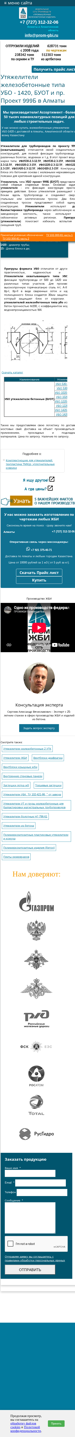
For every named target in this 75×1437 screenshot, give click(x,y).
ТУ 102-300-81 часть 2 (16, 238)
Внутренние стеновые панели (22, 776)
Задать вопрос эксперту (39, 728)
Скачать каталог (12, 372)
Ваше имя (13, 1168)
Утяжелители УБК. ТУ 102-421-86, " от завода (32, 794)
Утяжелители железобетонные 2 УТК (27, 748)
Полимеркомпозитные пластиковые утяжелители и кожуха (35, 836)
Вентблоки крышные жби (20, 767)
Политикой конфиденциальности (25, 1429)
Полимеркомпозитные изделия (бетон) (29, 847)
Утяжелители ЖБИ (15, 757)
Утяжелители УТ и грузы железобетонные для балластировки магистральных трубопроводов (34, 805)
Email (9, 1182)
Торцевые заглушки (48, 785)
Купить (39, 580)
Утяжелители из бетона (18, 825)
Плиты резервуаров (16, 856)
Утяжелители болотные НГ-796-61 (25, 816)
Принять (56, 1423)
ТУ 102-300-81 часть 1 (59, 235)
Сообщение (14, 1200)
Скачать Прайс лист (39, 573)
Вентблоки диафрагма (47, 757)
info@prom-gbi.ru (41, 35)
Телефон (11, 1192)
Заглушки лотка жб (16, 785)
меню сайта (18, 3)
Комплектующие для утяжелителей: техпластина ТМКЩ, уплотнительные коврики (30, 464)
